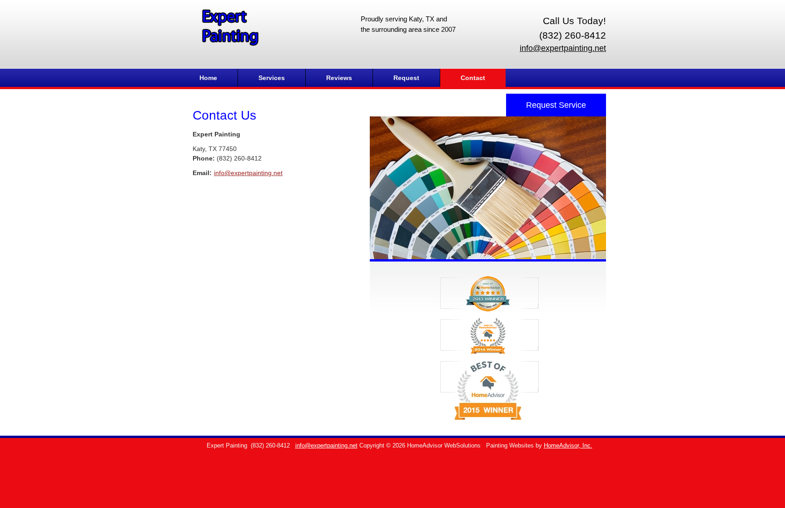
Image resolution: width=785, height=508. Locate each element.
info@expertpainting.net (563, 48)
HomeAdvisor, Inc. (568, 446)
